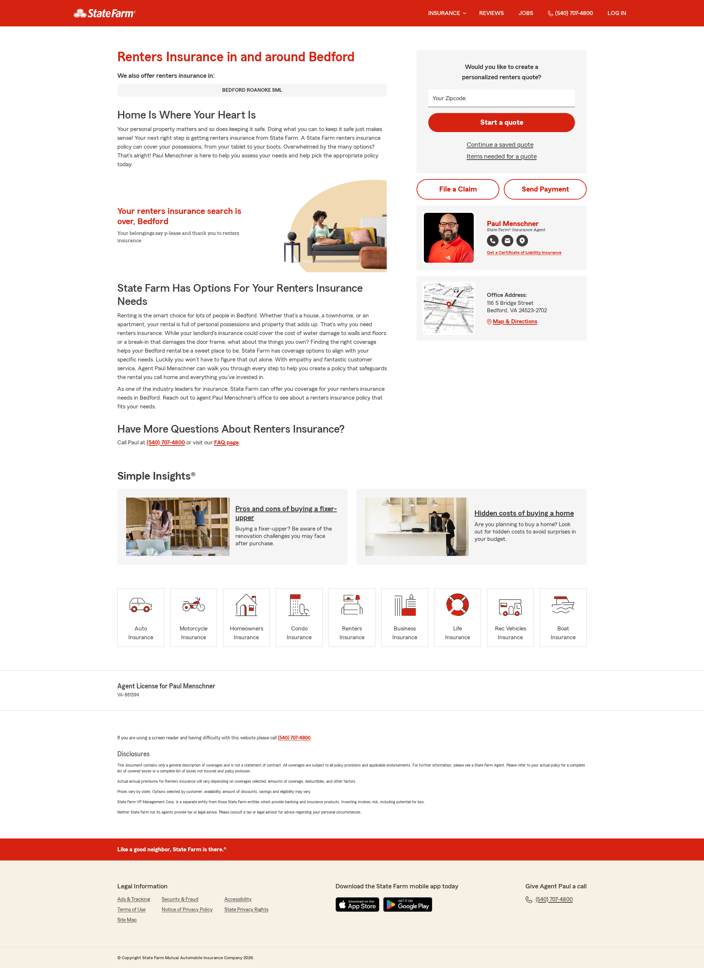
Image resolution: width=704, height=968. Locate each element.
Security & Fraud (180, 899)
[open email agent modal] (507, 241)
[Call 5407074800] (493, 241)
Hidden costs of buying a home (524, 513)
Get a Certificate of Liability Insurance (524, 252)
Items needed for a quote (502, 156)
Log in (617, 13)
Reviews (491, 13)
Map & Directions (515, 321)
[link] (104, 13)
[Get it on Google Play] (407, 904)
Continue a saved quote (500, 144)
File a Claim (458, 189)
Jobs (525, 13)
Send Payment (545, 189)
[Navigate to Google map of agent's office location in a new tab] (522, 241)
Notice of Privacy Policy (187, 909)
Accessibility (238, 899)
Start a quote (501, 122)
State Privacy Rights (246, 909)
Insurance (444, 13)
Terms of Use (131, 909)
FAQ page (226, 442)
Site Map (127, 919)
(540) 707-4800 (574, 13)
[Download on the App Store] (358, 904)
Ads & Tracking (133, 899)
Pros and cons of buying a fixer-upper (286, 513)
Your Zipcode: (450, 98)
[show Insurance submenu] (463, 13)
